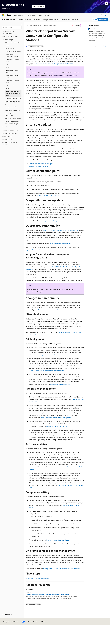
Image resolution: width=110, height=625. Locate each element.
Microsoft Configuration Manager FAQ (64, 75)
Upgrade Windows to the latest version (52, 355)
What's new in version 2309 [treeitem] (12, 87)
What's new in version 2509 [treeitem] (12, 66)
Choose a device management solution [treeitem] (11, 106)
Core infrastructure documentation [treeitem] (9, 32)
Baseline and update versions (38, 166)
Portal (95, 20)
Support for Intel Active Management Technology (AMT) (61, 230)
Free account (103, 20)
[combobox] (11, 27)
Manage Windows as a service (60, 384)
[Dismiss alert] (106, 3)
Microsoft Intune (36, 25)
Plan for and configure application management (55, 418)
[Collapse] (21, 24)
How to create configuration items (57, 540)
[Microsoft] (3, 15)
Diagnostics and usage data (52, 221)
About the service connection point (48, 195)
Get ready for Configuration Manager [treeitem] (13, 44)
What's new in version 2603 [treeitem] (12, 61)
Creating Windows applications (56, 426)
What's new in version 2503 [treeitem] (12, 71)
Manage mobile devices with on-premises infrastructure (61, 569)
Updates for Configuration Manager (41, 164)
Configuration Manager (50, 25)
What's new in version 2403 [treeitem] (12, 82)
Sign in (106, 15)
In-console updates (95, 29)
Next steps (92, 40)
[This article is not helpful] (106, 46)
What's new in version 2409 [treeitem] (12, 76)
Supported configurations (34, 250)
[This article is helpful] (104, 46)
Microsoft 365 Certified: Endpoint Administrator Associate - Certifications (47, 594)
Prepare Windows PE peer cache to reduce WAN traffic (46, 371)
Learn (27, 25)
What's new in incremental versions (48, 310)
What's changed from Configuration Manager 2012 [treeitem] (13, 93)
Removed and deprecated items (60, 244)
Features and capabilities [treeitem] (13, 51)
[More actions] (82, 25)
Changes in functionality (96, 38)
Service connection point (96, 31)
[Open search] (101, 15)
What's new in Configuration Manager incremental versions (54, 64)
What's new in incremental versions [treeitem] (12, 55)
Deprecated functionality (96, 35)
